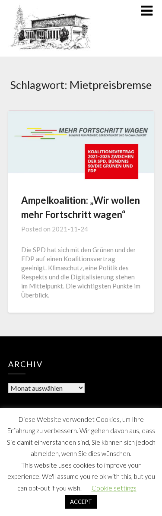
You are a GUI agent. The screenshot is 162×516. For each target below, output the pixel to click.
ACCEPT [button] (81, 501)
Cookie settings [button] (114, 488)
